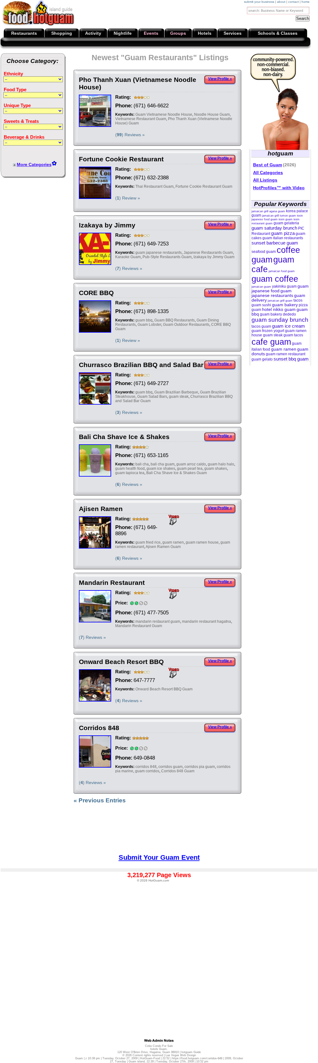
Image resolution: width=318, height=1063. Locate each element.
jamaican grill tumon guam (279, 215)
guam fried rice (148, 542)
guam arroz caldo (191, 464)
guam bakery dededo (278, 314)
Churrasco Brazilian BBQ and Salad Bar (141, 364)
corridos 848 (146, 767)
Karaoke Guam (128, 257)
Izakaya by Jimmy (107, 225)
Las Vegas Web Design (181, 1055)
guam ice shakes (161, 468)
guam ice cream (288, 326)
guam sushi (261, 305)
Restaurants (24, 33)
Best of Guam (267, 164)
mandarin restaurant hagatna (206, 621)
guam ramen (173, 542)
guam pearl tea (189, 468)
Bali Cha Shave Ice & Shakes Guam (176, 473)
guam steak (179, 396)
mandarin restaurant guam (157, 621)
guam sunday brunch (280, 319)
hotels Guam (158, 1049)
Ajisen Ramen (101, 508)
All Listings (265, 179)
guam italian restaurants (282, 238)
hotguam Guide (191, 1052)
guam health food (130, 468)
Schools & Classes (278, 33)
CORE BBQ (96, 292)
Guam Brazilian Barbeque (176, 392)
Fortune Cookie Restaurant (121, 159)
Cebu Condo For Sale (159, 1045)
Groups (178, 33)
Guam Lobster (149, 324)
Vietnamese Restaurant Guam (140, 119)
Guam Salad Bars (152, 396)
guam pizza (283, 233)
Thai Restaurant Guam (154, 186)
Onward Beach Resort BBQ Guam (164, 689)
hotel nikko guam (279, 309)
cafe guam (271, 342)
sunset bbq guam (291, 358)
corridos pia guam (199, 767)
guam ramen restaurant (285, 354)
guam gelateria (286, 223)
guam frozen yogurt (268, 331)
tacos (297, 300)
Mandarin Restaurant (112, 582)
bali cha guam (163, 464)
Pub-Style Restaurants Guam (167, 257)
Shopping (61, 33)
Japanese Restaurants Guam (208, 252)
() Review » (127, 197)
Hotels (204, 33)
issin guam (286, 219)
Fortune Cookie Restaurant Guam (203, 186)
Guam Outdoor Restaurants (186, 324)
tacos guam (261, 326)
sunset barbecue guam (275, 242)
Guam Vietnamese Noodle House (163, 114)
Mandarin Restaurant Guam (138, 626)
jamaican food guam (282, 271)
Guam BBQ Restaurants (174, 320)
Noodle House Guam (212, 114)
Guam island (137, 1061)
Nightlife (123, 33)
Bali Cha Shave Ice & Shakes (124, 436)
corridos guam (170, 767)
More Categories (34, 164)
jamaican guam (261, 286)
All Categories (268, 172)
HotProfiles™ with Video (279, 187)
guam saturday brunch (274, 228)
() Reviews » (130, 134)
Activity (93, 33)
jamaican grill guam (280, 300)
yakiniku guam (284, 286)
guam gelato (262, 359)
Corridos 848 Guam (177, 771)
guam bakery (285, 305)
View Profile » (220, 79)
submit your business (259, 1)
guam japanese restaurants (158, 252)
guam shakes (215, 468)
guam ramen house (202, 542)
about (281, 1)
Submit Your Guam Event (159, 857)
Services (233, 33)
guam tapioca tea (129, 473)
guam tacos (293, 335)
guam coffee (275, 279)
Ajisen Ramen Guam (163, 547)
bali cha (142, 464)
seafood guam (264, 251)
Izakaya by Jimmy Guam (213, 257)
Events (151, 33)
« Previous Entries (100, 800)
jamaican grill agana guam (268, 211)
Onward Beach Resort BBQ (121, 661)
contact (293, 1)
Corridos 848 (99, 727)
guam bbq (143, 320)
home (306, 1)
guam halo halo (221, 464)
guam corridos (147, 771)
